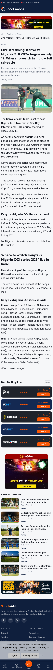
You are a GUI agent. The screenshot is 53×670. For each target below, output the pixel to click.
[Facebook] (3, 620)
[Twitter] (10, 620)
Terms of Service (37, 637)
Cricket (10, 34)
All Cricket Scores (11, 2)
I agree (14, 655)
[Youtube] (24, 620)
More (48, 382)
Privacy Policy (35, 641)
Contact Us (34, 633)
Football (4, 637)
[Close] (43, 656)
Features (24, 561)
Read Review (43, 390)
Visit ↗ (43, 394)
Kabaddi (5, 641)
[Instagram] (17, 620)
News (19, 34)
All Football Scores (32, 2)
